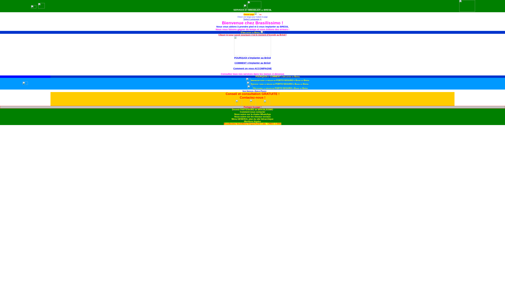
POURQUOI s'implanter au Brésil (252, 58)
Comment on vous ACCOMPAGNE (252, 68)
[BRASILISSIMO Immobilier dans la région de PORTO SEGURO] (248, 80)
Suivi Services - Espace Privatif (255, 91)
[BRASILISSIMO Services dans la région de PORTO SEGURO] (248, 84)
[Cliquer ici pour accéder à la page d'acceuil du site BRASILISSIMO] (245, 7)
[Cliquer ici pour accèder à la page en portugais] (256, 14)
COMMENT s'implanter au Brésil (252, 63)
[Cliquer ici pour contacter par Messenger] (267, 105)
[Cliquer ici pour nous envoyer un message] (253, 104)
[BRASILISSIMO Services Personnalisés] (240, 91)
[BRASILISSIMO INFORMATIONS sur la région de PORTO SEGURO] (250, 88)
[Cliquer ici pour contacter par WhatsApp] (239, 105)
